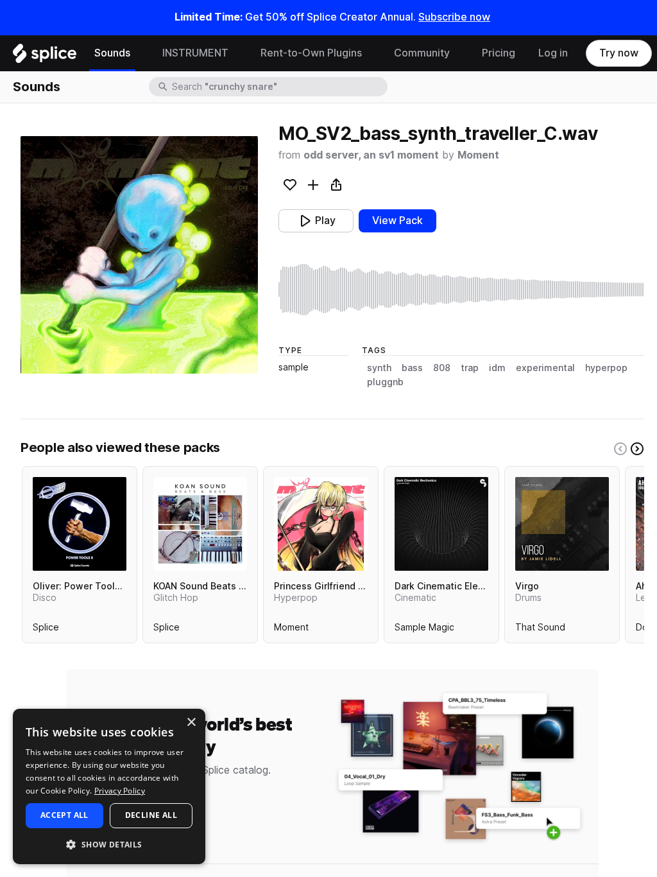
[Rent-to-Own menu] (371, 53)
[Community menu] (459, 53)
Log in (553, 53)
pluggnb (385, 382)
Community (422, 53)
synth (379, 368)
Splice (46, 630)
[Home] (44, 56)
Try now (618, 53)
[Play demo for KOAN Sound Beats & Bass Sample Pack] (200, 524)
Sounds (112, 53)
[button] (109, 844)
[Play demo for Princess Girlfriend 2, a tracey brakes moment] (320, 524)
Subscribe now (454, 17)
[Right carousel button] (637, 448)
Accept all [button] (64, 815)
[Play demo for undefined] (139, 255)
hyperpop (606, 368)
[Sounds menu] (139, 53)
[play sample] (461, 289)
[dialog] (109, 786)
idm (497, 368)
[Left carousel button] (620, 448)
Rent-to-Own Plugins (311, 53)
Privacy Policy (119, 790)
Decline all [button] (151, 815)
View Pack (397, 220)
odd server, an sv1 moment (371, 155)
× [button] (191, 722)
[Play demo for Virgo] (562, 524)
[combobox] (278, 87)
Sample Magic (424, 630)
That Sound (540, 630)
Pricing (498, 53)
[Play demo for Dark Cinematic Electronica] (441, 524)
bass (412, 368)
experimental (545, 368)
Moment (478, 155)
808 (441, 368)
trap (470, 368)
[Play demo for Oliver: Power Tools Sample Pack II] (79, 524)
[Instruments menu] (238, 53)
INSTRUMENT (195, 53)
